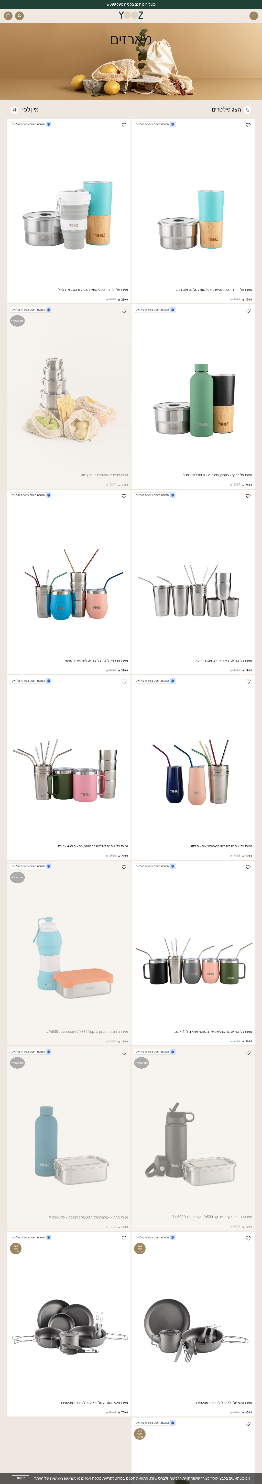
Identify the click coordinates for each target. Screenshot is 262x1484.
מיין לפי (30, 109)
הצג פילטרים (226, 109)
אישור (20, 1478)
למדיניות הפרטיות (63, 1478)
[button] (252, 16)
